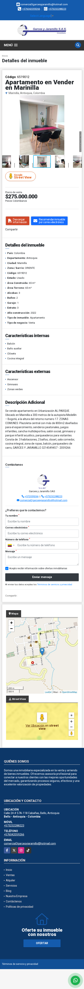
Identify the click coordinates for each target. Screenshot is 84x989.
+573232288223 (57, 8)
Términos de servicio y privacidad (54, 584)
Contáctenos (14, 901)
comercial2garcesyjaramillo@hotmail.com (43, 500)
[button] (78, 99)
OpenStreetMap (69, 691)
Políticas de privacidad (19, 906)
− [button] (11, 628)
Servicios (11, 885)
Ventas (10, 875)
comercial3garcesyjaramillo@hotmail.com (30, 843)
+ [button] (11, 622)
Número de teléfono (17, 539)
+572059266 (31, 496)
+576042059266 (31, 8)
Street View (22, 176)
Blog (8, 890)
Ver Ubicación (35, 725)
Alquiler (10, 880)
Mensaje (11, 551)
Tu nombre (12, 515)
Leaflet (48, 691)
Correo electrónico (17, 527)
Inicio (5, 56)
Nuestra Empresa (16, 896)
